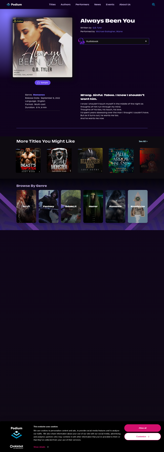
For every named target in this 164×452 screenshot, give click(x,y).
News (97, 4)
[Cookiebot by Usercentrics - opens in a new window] (16, 447)
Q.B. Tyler (97, 28)
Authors (65, 4)
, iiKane (119, 31)
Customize (141, 436)
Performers (82, 4)
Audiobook (92, 41)
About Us (124, 4)
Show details (39, 447)
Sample (44, 82)
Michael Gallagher (105, 31)
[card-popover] (28, 160)
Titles (52, 4)
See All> (143, 141)
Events (110, 4)
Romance (39, 95)
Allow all (143, 428)
